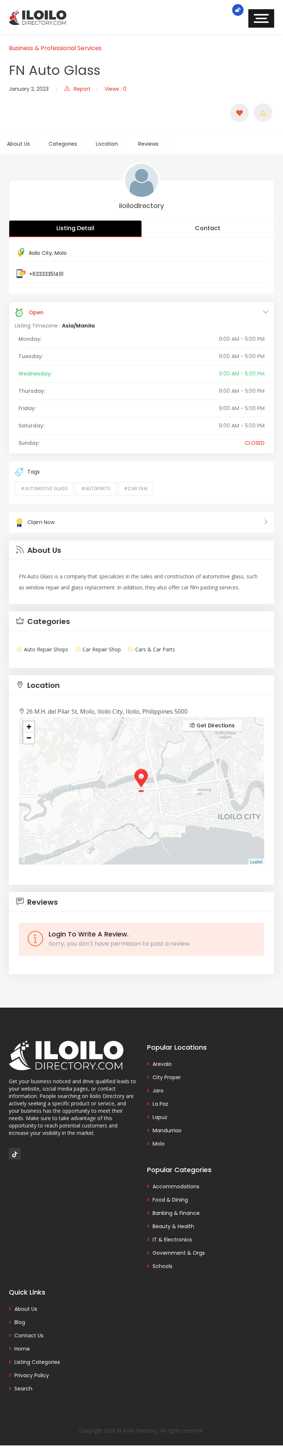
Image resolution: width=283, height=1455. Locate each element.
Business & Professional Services (55, 48)
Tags (33, 471)
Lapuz (160, 1117)
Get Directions (215, 725)
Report (82, 89)
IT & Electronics (172, 1239)
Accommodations (176, 1186)
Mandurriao (167, 1130)
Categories (63, 144)
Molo (61, 253)
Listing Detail (75, 228)
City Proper (167, 1077)
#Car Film (135, 488)
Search (23, 1388)
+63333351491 (46, 274)
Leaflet (256, 862)
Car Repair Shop (102, 649)
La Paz (160, 1104)
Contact (207, 228)
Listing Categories (37, 1362)
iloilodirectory (141, 205)
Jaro (158, 1090)
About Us (18, 144)
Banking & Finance (176, 1213)
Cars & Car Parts (155, 649)
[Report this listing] (263, 112)
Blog (19, 1322)
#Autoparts (96, 488)
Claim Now (41, 522)
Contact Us (28, 1335)
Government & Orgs (179, 1253)
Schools (162, 1266)
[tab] (141, 550)
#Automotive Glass (44, 488)
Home (22, 1348)
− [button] (29, 737)
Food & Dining (170, 1199)
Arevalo (162, 1064)
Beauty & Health (173, 1226)
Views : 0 (115, 89)
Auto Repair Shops (46, 649)
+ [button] (29, 726)
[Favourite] (239, 113)
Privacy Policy (31, 1375)
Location (107, 144)
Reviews (148, 144)
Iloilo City (40, 253)
